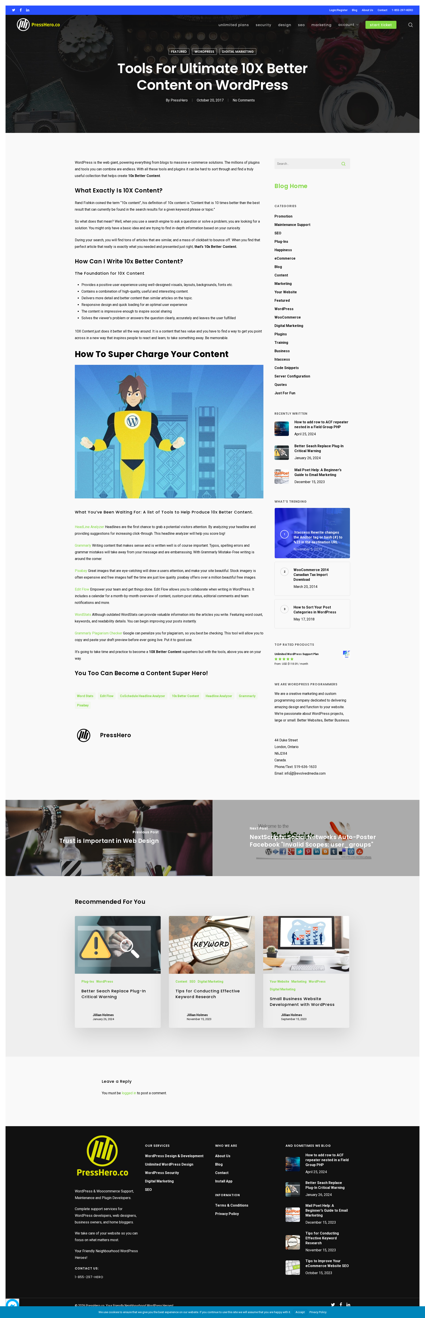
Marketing (283, 284)
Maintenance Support (292, 225)
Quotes (280, 385)
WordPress (204, 51)
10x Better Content (185, 696)
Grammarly (83, 545)
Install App (223, 1181)
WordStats (83, 614)
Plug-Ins (281, 241)
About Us (222, 1156)
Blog (278, 267)
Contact (221, 1173)
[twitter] (13, 10)
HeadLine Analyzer (89, 527)
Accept (300, 1312)
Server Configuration (292, 376)
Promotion (283, 216)
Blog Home (291, 186)
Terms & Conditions (231, 1205)
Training (281, 342)
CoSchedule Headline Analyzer (142, 696)
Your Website (285, 292)
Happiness (283, 250)
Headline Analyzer (219, 696)
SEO (277, 233)
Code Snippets (286, 368)
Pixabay (81, 571)
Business (282, 351)
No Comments (244, 100)
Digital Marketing (238, 51)
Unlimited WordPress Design (169, 1164)
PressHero (179, 100)
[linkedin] (27, 10)
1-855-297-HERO (89, 1277)
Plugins (280, 334)
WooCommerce (287, 317)
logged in (129, 1093)
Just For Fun (284, 393)
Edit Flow (82, 589)
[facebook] (21, 10)
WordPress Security (162, 1173)
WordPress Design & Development (174, 1156)
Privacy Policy (227, 1214)
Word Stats (85, 696)
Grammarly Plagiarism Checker (98, 633)
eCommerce (285, 258)
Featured (179, 51)
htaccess (282, 359)
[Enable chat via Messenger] (12, 1306)
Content (281, 275)
